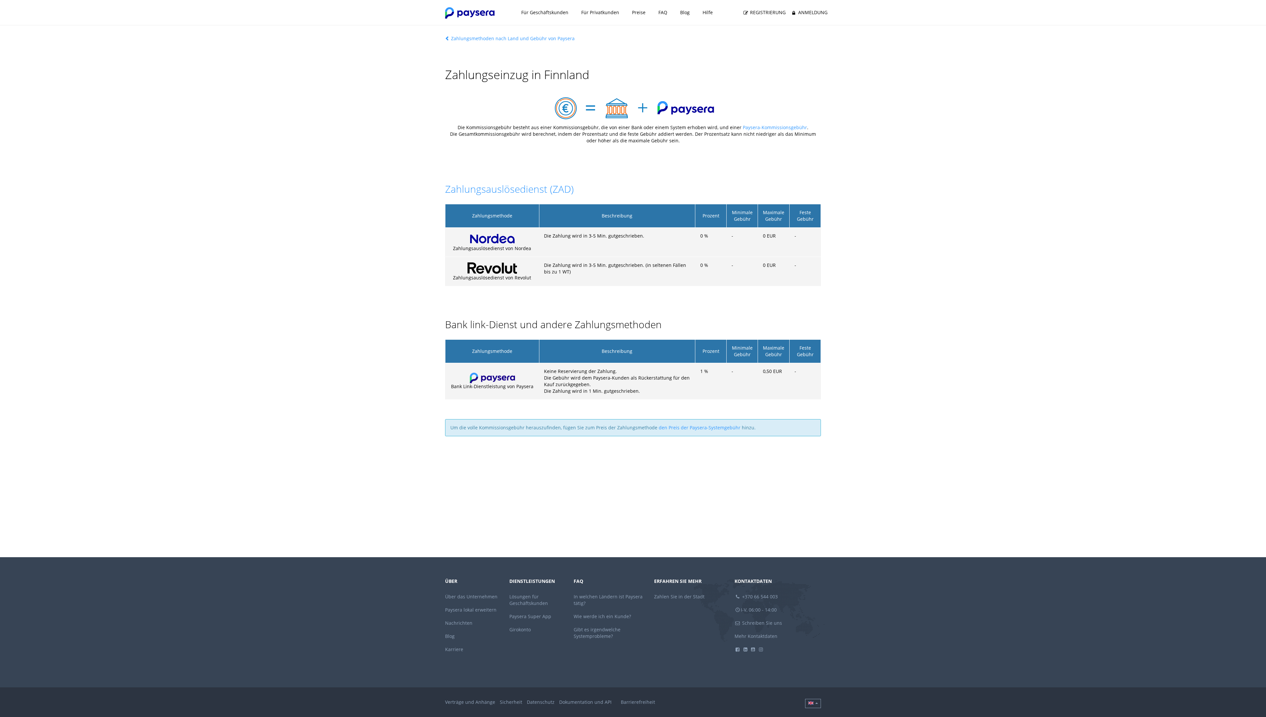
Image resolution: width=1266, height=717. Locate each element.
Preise (639, 12)
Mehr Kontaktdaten (756, 636)
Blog (685, 12)
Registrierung (767, 12)
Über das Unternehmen (471, 596)
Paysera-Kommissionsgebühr (775, 127)
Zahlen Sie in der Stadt (679, 596)
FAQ (662, 12)
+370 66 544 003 (759, 596)
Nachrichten (458, 623)
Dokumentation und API (585, 702)
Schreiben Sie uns (761, 623)
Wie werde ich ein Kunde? (602, 616)
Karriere (454, 649)
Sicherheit (511, 702)
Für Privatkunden (600, 12)
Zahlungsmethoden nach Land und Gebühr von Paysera (512, 38)
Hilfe (708, 12)
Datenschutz (541, 702)
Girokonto (520, 629)
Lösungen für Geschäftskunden (528, 599)
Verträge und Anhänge (470, 702)
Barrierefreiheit (638, 702)
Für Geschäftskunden (544, 12)
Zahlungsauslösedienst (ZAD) (509, 189)
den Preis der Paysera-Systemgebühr (699, 427)
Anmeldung (812, 12)
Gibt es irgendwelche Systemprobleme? (597, 632)
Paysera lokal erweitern (471, 610)
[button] (813, 703)
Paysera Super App (530, 616)
